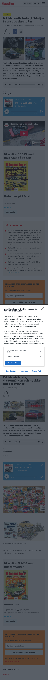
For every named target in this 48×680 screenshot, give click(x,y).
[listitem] (24, 351)
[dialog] (24, 340)
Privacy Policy (37, 371)
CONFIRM (13, 363)
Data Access (24, 371)
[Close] (43, 309)
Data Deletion (11, 371)
